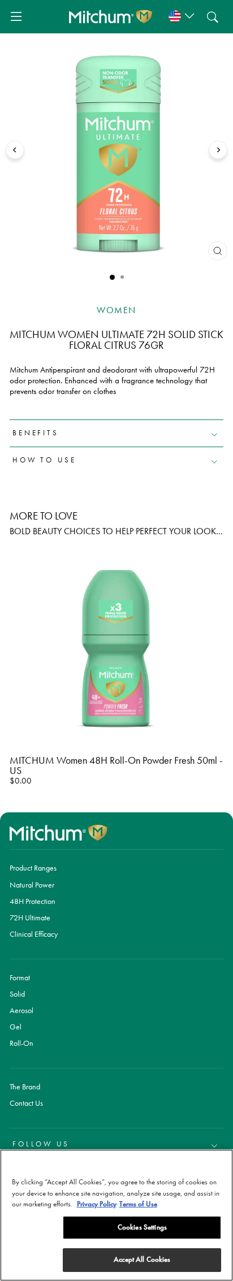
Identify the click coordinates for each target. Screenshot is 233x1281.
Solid (17, 993)
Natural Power (32, 884)
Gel (15, 1026)
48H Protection (32, 901)
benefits (35, 433)
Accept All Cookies (142, 1259)
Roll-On (21, 1043)
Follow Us (41, 1144)
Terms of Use (138, 1204)
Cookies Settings (142, 1227)
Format (20, 977)
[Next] (218, 150)
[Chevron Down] (180, 17)
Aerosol (21, 1010)
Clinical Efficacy (34, 933)
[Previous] (15, 150)
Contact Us (26, 1102)
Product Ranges (33, 867)
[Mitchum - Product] (111, 16)
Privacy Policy (96, 1204)
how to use (44, 460)
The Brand (25, 1086)
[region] (116, 1215)
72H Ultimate (30, 917)
